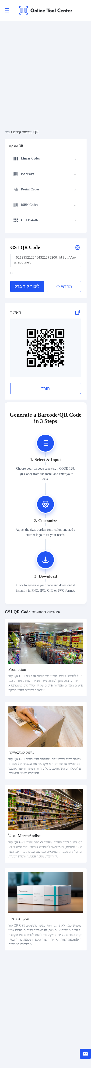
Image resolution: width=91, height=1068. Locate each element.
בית (7, 132)
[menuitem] (44, 159)
